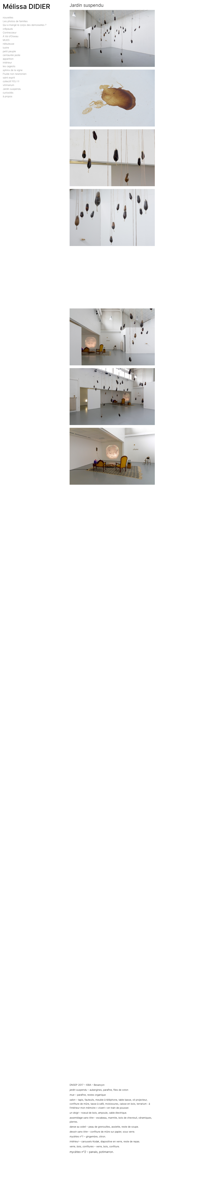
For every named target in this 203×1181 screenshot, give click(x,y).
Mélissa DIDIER (26, 6)
